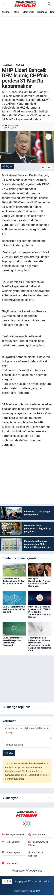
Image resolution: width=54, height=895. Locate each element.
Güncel (6, 11)
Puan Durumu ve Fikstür (38, 843)
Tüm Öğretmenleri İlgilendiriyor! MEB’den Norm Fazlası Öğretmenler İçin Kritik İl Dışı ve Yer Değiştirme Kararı (39, 644)
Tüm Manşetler (12, 852)
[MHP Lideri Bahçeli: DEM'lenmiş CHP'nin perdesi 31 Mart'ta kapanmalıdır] (27, 147)
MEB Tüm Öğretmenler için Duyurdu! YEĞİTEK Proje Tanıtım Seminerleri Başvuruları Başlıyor (39, 612)
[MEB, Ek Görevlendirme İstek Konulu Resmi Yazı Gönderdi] (14, 597)
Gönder (9, 753)
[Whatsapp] (29, 823)
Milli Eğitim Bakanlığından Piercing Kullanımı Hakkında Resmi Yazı (39, 582)
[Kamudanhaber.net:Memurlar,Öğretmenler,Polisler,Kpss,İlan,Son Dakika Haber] (25, 3)
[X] (24, 823)
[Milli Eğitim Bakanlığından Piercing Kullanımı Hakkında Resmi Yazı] (40, 569)
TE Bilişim (35, 890)
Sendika (42, 11)
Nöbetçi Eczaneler (15, 834)
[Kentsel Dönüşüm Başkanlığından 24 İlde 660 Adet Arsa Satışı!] (14, 569)
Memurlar (28, 11)
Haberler (7, 65)
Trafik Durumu (12, 841)
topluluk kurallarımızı (31, 763)
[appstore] (18, 871)
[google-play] (34, 871)
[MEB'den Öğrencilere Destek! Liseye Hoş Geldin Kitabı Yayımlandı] (14, 628)
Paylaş (9, 166)
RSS (8, 881)
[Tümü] (50, 797)
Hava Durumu (39, 834)
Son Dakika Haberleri (35, 854)
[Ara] (49, 4)
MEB (16, 11)
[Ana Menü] (3, 3)
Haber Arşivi (12, 863)
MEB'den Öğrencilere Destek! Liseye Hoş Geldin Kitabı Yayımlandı (12, 641)
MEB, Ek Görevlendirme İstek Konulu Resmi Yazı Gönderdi (14, 609)
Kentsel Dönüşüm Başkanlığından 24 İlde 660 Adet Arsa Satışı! (13, 581)
